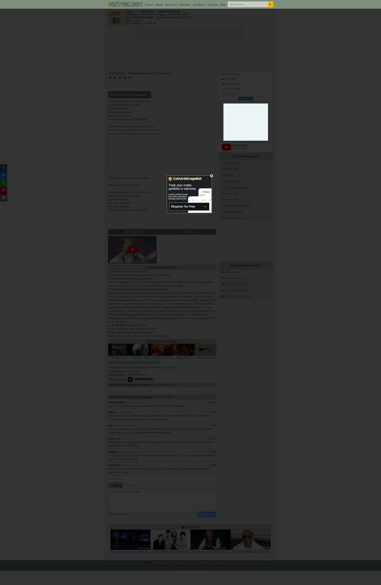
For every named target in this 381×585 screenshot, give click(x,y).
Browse (149, 4)
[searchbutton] (270, 4)
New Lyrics (171, 4)
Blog (222, 4)
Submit (159, 4)
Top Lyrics (212, 4)
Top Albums (199, 4)
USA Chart (184, 4)
